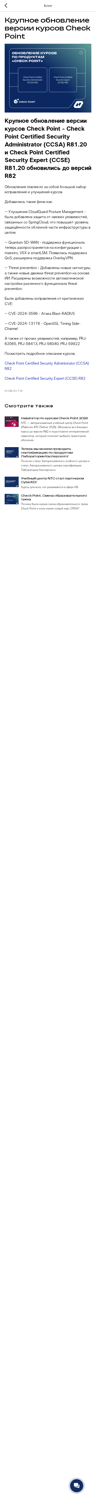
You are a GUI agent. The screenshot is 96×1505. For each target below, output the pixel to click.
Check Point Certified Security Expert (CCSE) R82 (45, 379)
